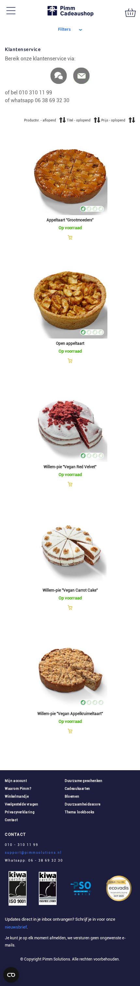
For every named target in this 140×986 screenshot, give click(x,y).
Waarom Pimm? (18, 788)
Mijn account (16, 781)
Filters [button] (64, 29)
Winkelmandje (17, 796)
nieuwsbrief (16, 927)
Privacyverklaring (20, 812)
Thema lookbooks (79, 812)
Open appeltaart (70, 343)
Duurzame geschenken (83, 781)
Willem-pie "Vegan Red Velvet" (70, 467)
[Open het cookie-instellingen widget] (11, 975)
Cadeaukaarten (77, 788)
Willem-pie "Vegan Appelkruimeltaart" (70, 713)
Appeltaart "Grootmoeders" (70, 220)
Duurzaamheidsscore (83, 804)
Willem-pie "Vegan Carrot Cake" (70, 590)
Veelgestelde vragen (21, 804)
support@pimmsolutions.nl (33, 852)
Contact (11, 820)
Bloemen (72, 796)
